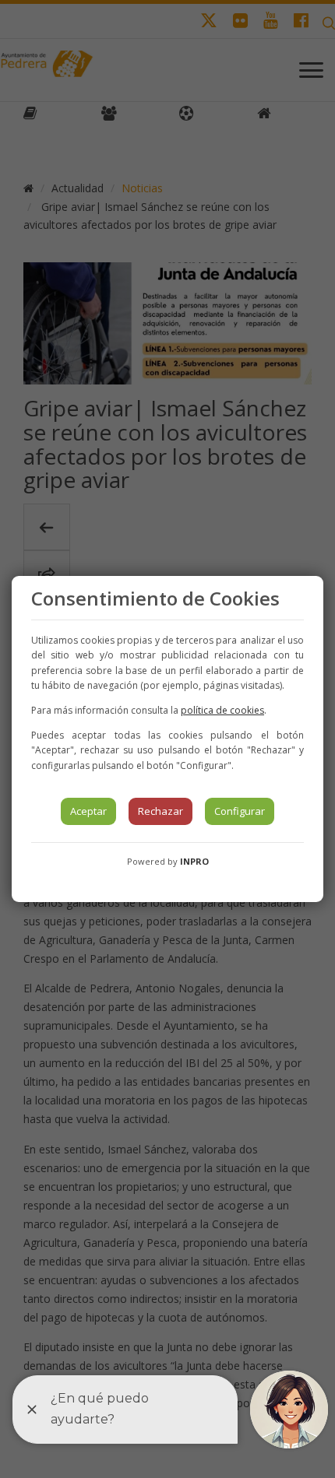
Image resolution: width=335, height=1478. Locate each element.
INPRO (194, 861)
